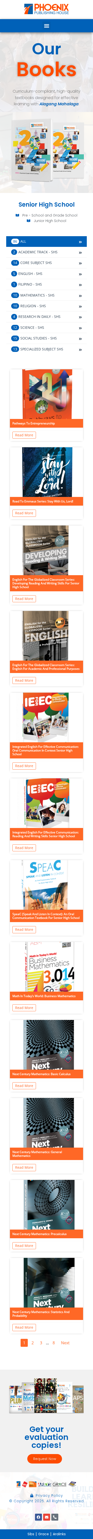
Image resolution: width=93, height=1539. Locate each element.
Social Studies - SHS (35, 338)
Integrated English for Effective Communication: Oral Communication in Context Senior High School (45, 750)
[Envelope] (46, 1517)
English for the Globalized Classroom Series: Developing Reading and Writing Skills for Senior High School (45, 583)
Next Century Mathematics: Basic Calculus (41, 1074)
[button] (46, 26)
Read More (24, 435)
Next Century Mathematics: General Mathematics (37, 1154)
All (20, 241)
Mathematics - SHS (34, 295)
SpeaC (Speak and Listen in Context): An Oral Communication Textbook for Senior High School (46, 916)
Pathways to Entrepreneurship (33, 423)
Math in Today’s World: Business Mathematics (44, 996)
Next (65, 1343)
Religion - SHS (29, 305)
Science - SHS (28, 327)
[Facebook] (38, 1517)
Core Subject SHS (32, 262)
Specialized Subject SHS (38, 349)
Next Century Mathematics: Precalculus (39, 1234)
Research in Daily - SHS (37, 316)
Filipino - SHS (27, 284)
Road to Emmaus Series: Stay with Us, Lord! (42, 501)
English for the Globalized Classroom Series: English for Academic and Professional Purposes (46, 667)
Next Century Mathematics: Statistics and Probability (40, 1314)
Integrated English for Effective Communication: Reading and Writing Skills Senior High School (45, 834)
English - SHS (27, 273)
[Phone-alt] (54, 1517)
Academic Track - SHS (35, 252)
